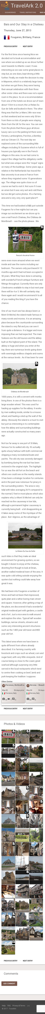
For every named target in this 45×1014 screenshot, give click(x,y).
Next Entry (28, 46)
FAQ (9, 1006)
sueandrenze (10, 12)
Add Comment (9, 984)
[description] (8, 750)
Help (4, 1006)
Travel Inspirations (28, 12)
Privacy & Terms (18, 1006)
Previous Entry (10, 46)
